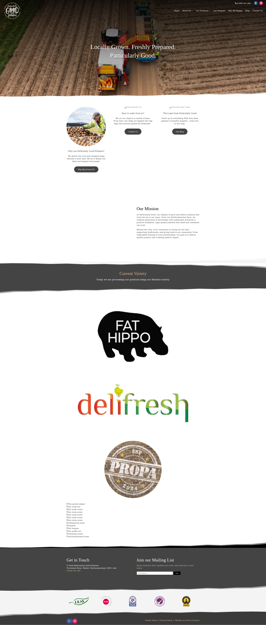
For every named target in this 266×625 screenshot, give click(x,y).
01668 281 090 (73, 571)
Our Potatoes (219, 11)
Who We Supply (235, 11)
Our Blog (180, 131)
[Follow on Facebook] (69, 621)
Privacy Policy (165, 620)
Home (176, 11)
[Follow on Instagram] (74, 621)
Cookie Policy (151, 620)
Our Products (202, 11)
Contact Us (258, 11)
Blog (247, 11)
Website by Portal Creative (187, 620)
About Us (186, 11)
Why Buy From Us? (86, 169)
